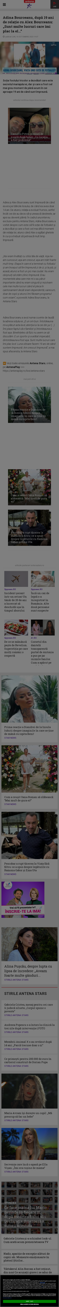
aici (42, 1286)
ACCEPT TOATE (29, 1301)
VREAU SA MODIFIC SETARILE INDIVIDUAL (29, 1304)
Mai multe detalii (42, 1282)
